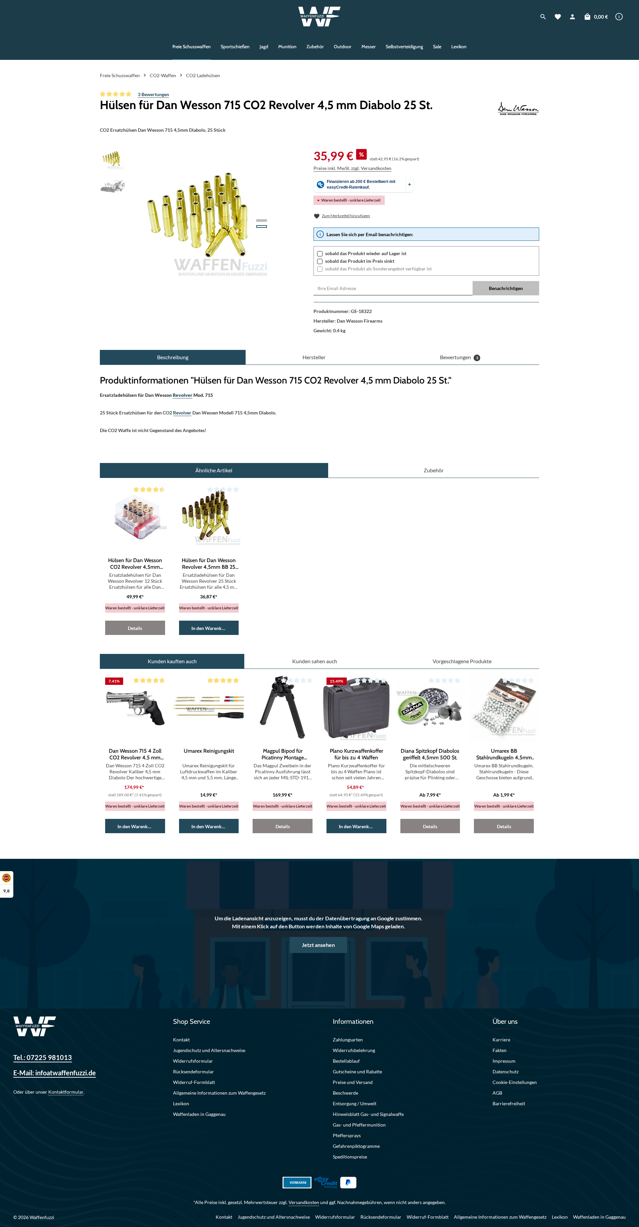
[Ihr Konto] (572, 16)
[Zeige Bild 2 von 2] (261, 226)
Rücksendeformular (193, 1071)
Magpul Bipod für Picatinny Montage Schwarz (283, 754)
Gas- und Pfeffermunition (359, 1125)
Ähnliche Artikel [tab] (213, 470)
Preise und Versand (353, 1082)
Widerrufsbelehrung (354, 1050)
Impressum (504, 1061)
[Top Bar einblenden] (619, 16)
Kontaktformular (66, 1092)
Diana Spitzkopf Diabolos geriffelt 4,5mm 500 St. (430, 754)
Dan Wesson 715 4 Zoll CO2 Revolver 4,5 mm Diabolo (135, 754)
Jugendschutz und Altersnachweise (209, 1050)
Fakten (500, 1050)
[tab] (173, 357)
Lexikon (181, 1103)
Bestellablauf (346, 1061)
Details (135, 628)
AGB (497, 1093)
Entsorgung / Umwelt (354, 1103)
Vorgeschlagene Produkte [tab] (462, 661)
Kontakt (181, 1039)
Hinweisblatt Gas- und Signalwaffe (368, 1114)
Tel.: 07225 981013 (42, 1057)
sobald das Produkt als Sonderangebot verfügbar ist (378, 268)
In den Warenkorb (210, 628)
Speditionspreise (350, 1156)
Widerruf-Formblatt (194, 1082)
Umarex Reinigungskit (209, 751)
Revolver (182, 395)
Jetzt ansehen (318, 945)
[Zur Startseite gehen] (319, 17)
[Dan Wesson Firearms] (518, 109)
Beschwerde (345, 1093)
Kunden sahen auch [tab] (314, 661)
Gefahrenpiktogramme (356, 1146)
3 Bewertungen (153, 94)
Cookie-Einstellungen (515, 1082)
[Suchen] (543, 16)
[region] (187, 218)
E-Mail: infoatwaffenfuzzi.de (54, 1073)
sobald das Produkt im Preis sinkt (359, 261)
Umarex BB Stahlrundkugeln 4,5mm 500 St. (504, 754)
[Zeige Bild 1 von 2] (261, 220)
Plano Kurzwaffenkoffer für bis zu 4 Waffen (356, 754)
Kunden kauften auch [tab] (172, 661)
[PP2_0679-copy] (203, 218)
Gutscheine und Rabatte (357, 1071)
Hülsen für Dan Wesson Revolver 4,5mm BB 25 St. (209, 563)
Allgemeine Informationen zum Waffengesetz (219, 1093)
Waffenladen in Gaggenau (199, 1114)
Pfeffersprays (347, 1135)
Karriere (501, 1039)
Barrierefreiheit (509, 1103)
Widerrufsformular (193, 1061)
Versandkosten (304, 1202)
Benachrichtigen (506, 288)
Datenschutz (506, 1071)
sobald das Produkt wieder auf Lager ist (365, 253)
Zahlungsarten (348, 1039)
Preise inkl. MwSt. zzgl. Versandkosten (352, 168)
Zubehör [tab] (434, 470)
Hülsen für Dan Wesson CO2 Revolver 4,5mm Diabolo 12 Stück (135, 563)
